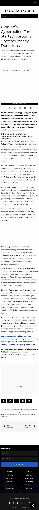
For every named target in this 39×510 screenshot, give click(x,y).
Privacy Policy (25, 507)
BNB (13, 177)
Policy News (29, 478)
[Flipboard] (17, 502)
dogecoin (16, 307)
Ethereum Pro (9, 481)
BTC (27, 171)
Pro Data (10, 475)
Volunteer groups (27, 307)
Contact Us (10, 488)
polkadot (4, 307)
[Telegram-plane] (25, 502)
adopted (4, 280)
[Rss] (29, 502)
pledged (31, 323)
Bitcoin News (29, 485)
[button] (35, 3)
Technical (9, 485)
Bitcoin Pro (10, 478)
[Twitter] (13, 502)
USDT (14, 174)
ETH (3, 174)
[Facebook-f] (9, 502)
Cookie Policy (15, 507)
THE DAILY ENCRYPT (19, 10)
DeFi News (29, 481)
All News (29, 475)
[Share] (33, 505)
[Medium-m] (21, 502)
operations (5, 255)
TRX (23, 174)
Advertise (29, 488)
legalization (27, 258)
